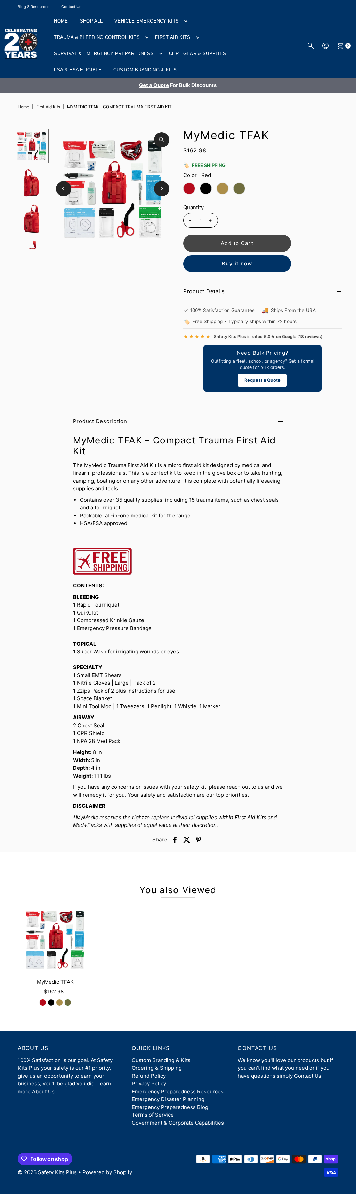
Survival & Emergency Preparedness (104, 53)
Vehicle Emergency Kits (146, 21)
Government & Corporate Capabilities (178, 1122)
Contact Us (71, 6)
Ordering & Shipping (157, 1068)
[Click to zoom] (161, 139)
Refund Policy (149, 1076)
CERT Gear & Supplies (197, 53)
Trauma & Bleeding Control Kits (97, 37)
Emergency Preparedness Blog (170, 1107)
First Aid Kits (173, 37)
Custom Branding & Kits (145, 70)
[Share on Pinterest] (198, 839)
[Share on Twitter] (186, 839)
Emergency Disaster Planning (168, 1099)
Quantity (193, 207)
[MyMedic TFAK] (55, 939)
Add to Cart (237, 243)
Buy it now (237, 263)
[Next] (161, 188)
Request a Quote (262, 380)
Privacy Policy (149, 1083)
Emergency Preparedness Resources (178, 1091)
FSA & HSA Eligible (78, 70)
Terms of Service (153, 1114)
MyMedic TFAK (55, 982)
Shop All (91, 21)
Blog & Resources (33, 6)
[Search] (310, 45)
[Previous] (63, 188)
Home (61, 21)
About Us (43, 1091)
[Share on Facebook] (175, 839)
